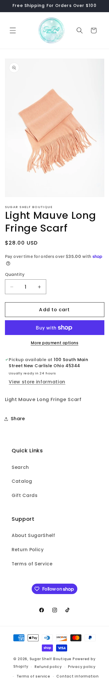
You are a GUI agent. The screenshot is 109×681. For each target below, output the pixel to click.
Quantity (15, 274)
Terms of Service (32, 564)
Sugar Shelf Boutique (51, 658)
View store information (37, 382)
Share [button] (18, 419)
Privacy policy (82, 666)
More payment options (54, 343)
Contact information (77, 676)
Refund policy (48, 666)
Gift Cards (25, 495)
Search (20, 467)
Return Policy (28, 550)
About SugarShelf (33, 535)
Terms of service (33, 676)
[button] (13, 30)
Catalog (22, 481)
